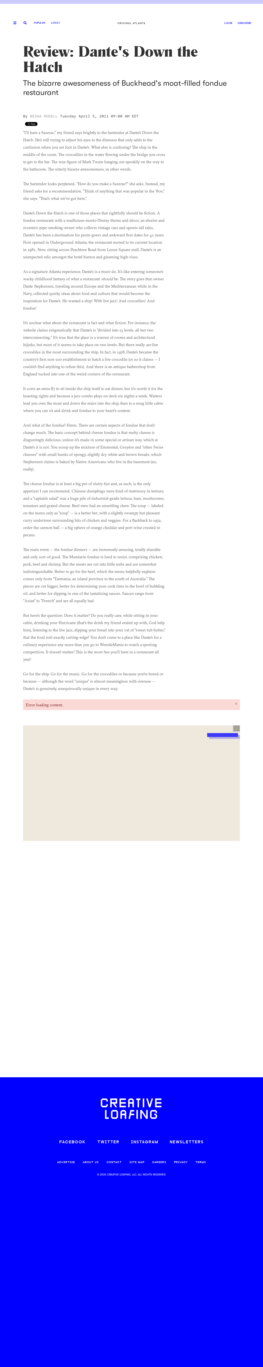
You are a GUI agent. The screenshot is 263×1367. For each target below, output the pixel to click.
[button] (236, 728)
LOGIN (228, 23)
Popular (39, 23)
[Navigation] (13, 23)
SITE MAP (136, 1162)
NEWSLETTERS (187, 1142)
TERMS (200, 1162)
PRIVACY (181, 1162)
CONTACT (114, 1162)
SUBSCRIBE (244, 23)
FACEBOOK (72, 1142)
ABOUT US (91, 1162)
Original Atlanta (131, 23)
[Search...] (25, 23)
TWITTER (108, 1142)
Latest (55, 23)
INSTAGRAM (144, 1142)
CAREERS (159, 1162)
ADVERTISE (66, 1162)
